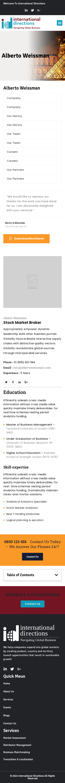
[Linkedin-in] (26, 10)
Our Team (13, 134)
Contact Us (9, 723)
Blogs (6, 715)
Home (6, 683)
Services (8, 699)
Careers (12, 152)
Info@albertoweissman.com (32, 367)
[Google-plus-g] (38, 10)
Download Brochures (29, 238)
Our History (14, 116)
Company (13, 98)
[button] (59, 23)
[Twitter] (32, 10)
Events (7, 707)
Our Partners (15, 170)
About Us (8, 691)
